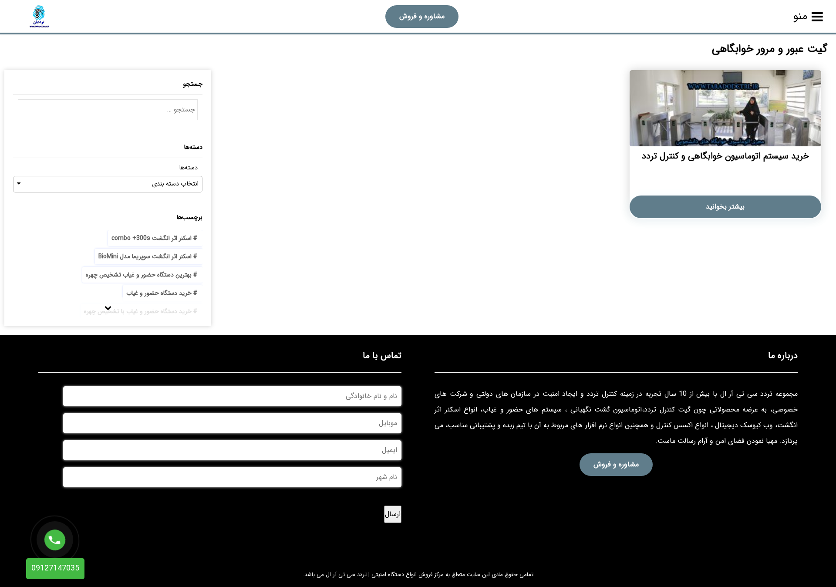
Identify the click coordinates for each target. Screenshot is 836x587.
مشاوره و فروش (422, 16)
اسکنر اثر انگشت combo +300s (151, 238)
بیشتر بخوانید (725, 206)
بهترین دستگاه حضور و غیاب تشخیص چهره (139, 275)
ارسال (393, 514)
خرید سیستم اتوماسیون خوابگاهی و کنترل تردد (725, 156)
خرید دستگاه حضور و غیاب (159, 293)
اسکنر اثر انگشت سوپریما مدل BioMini (145, 256)
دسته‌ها (188, 168)
